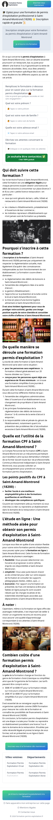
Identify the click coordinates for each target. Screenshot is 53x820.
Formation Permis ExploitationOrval (15, 764)
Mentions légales (28, 807)
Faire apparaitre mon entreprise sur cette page (28, 803)
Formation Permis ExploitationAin (37, 764)
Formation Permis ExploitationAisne (37, 774)
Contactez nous (27, 812)
